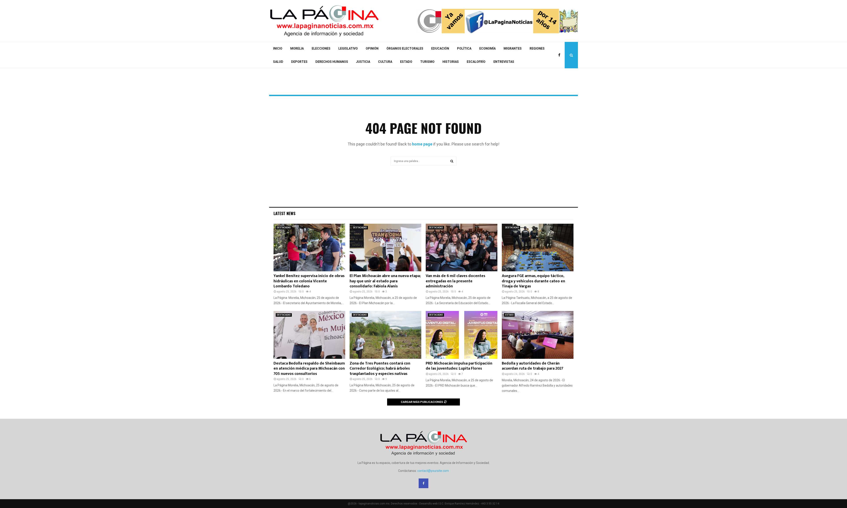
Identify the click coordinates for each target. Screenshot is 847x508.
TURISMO (427, 61)
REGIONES (537, 48)
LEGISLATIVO (348, 48)
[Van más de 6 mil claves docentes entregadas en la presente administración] (461, 248)
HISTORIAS (450, 61)
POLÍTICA (464, 48)
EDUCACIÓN (440, 48)
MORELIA (297, 48)
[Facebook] (560, 55)
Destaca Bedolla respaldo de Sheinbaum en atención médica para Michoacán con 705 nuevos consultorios (309, 368)
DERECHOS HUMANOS (331, 61)
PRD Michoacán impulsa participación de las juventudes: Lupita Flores (459, 366)
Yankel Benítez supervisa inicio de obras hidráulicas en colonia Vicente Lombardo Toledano (309, 281)
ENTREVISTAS (503, 61)
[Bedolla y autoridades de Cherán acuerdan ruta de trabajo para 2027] (537, 335)
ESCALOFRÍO (476, 61)
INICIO (277, 48)
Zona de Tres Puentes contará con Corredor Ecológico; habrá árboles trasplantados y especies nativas (380, 368)
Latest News (284, 213)
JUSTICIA (363, 61)
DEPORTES (299, 61)
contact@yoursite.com (433, 471)
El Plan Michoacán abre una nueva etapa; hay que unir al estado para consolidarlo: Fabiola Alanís (385, 281)
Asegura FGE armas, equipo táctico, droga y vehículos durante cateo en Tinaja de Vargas (533, 281)
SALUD (278, 61)
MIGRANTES (513, 48)
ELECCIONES (321, 48)
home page (422, 144)
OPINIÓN (372, 48)
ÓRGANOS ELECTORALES (404, 48)
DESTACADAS (284, 227)
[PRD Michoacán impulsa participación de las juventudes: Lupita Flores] (461, 335)
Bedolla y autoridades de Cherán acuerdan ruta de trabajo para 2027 (532, 366)
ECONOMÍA (487, 48)
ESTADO (406, 61)
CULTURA (385, 61)
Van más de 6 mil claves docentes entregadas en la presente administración (455, 281)
